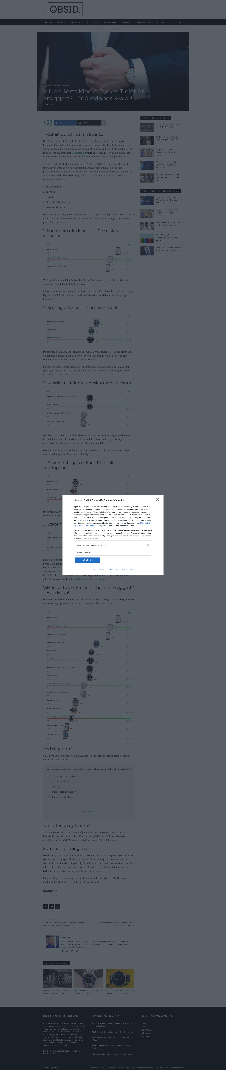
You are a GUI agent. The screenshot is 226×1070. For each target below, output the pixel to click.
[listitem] (113, 545)
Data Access (113, 570)
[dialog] (113, 535)
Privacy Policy (128, 570)
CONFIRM (87, 560)
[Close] (158, 500)
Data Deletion (98, 570)
